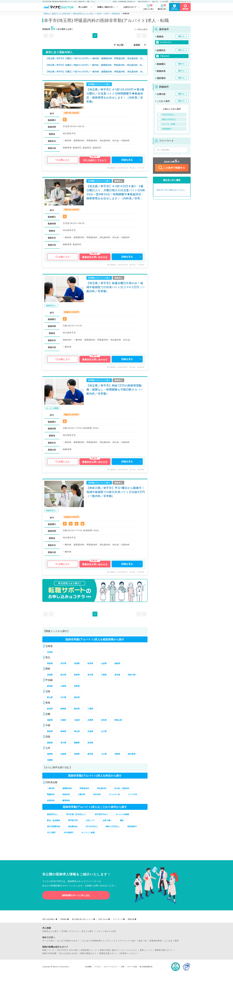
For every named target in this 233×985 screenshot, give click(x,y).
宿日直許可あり (101, 814)
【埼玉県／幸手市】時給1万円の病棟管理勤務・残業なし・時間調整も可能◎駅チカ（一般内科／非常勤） (114, 389)
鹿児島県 (132, 754)
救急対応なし (52, 814)
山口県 (104, 731)
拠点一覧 (155, 1)
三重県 (90, 708)
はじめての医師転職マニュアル (96, 941)
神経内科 (66, 794)
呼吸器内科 (116, 13)
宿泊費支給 (73, 826)
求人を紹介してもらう (94, 160)
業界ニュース (146, 950)
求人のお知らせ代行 (68, 953)
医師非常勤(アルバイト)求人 (83, 13)
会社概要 (88, 966)
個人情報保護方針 (146, 966)
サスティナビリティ (111, 966)
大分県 (104, 754)
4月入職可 (51, 832)
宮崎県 (117, 754)
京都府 (63, 720)
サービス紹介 (48, 941)
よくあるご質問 (172, 941)
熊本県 (90, 754)
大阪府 (77, 720)
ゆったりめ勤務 (122, 814)
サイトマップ (118, 919)
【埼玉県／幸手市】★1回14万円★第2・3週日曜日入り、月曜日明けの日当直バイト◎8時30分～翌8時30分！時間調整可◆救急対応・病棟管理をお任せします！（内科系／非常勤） (115, 192)
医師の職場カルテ (88, 953)
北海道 (50, 652)
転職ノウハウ (48, 950)
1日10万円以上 (91, 826)
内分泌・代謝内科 (121, 788)
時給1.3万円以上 (113, 826)
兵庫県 (90, 720)
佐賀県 (63, 754)
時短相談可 (132, 826)
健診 (122, 820)
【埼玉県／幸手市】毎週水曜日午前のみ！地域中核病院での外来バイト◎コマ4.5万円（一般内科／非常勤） (115, 287)
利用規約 (63, 919)
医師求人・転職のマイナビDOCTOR (57, 13)
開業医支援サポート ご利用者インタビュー (118, 953)
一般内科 (51, 788)
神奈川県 (132, 674)
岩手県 (63, 663)
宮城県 (77, 663)
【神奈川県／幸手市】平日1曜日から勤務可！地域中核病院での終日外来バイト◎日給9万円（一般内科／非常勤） (115, 492)
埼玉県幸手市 (165, 42)
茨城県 (50, 674)
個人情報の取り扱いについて (82, 919)
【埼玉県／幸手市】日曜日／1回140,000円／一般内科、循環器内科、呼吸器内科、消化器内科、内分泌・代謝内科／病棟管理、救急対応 (96, 71)
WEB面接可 (69, 832)
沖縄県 (50, 760)
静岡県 (63, 708)
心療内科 (81, 794)
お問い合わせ (103, 919)
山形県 (104, 663)
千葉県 (104, 674)
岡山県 (77, 731)
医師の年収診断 (49, 953)
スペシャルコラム (129, 950)
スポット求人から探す (107, 931)
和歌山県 (118, 720)
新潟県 (50, 686)
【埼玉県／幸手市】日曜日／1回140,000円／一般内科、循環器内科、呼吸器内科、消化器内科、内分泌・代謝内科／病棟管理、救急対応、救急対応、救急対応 (96, 58)
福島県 (117, 663)
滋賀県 (50, 720)
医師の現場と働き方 (109, 950)
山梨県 (63, 686)
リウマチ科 (132, 794)
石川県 (63, 697)
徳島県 (50, 742)
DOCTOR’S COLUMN (67, 950)
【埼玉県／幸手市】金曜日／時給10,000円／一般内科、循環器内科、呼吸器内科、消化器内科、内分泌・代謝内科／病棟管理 (96, 65)
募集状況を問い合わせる (94, 257)
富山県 (50, 697)
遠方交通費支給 (53, 826)
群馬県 (77, 674)
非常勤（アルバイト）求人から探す (77, 931)
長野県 (77, 686)
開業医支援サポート (164, 950)
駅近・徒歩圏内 (53, 820)
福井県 (77, 697)
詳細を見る (127, 159)
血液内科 (51, 800)
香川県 (63, 742)
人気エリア (90, 820)
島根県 (63, 731)
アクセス (97, 966)
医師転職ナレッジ (89, 950)
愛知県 (77, 708)
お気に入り (64, 160)
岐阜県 (50, 708)
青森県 (50, 663)
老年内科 (97, 794)
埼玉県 (99, 13)
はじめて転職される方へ (68, 941)
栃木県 (63, 674)
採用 (122, 966)
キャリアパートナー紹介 (125, 941)
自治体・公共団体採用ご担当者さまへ (124, 1)
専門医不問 (73, 820)
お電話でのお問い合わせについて (180, 1)
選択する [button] (181, 36)
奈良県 (104, 720)
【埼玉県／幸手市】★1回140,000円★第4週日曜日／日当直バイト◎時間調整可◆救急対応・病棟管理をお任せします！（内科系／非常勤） (115, 95)
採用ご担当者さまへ (144, 1)
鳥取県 (50, 731)
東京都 (117, 674)
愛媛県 (77, 742)
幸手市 (106, 13)
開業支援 (131, 919)
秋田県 (90, 663)
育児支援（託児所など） (76, 814)
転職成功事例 (156, 941)
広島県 (90, 731)
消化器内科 (101, 788)
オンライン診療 (88, 832)
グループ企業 (132, 966)
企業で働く (107, 820)
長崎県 (77, 754)
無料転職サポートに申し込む (76, 895)
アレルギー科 (114, 794)
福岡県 (50, 754)
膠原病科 (66, 800)
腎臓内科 (51, 794)
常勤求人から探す (50, 931)
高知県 (90, 742)
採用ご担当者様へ (48, 919)
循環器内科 (67, 788)
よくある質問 (164, 1)
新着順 (137, 45)
